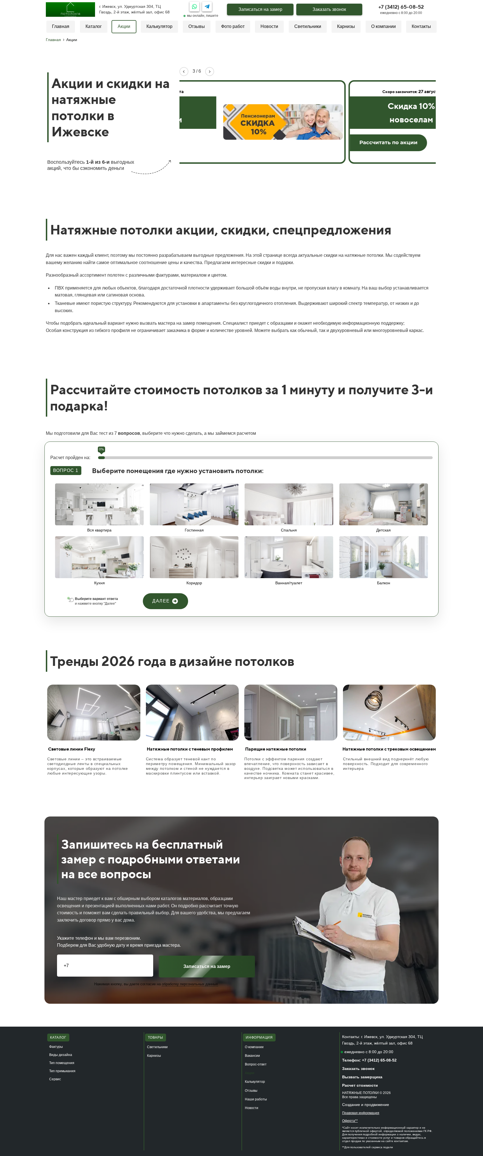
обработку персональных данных (190, 984)
